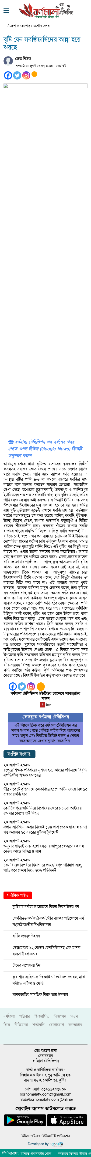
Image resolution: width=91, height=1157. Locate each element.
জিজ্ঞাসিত (42, 1016)
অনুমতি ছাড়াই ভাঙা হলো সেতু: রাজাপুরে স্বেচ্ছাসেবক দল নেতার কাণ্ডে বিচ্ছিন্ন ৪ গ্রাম (44, 848)
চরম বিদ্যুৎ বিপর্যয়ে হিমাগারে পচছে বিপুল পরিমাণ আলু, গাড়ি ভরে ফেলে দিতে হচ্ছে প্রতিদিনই (43, 867)
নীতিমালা (21, 1025)
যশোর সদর (41, 26)
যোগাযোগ (56, 1025)
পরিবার (24, 1016)
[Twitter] (17, 75)
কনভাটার (75, 1025)
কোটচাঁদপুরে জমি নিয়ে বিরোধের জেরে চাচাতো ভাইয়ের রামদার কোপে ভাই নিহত (42, 810)
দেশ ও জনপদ (20, 26)
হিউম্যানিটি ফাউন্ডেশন (56, 1136)
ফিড (7, 1025)
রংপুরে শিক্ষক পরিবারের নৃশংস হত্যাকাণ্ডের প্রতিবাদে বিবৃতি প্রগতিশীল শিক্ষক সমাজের (45, 773)
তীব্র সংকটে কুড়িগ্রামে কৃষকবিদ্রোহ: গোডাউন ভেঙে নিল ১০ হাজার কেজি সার (46, 791)
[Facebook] (8, 75)
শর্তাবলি (38, 1025)
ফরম (74, 1016)
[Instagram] (26, 75)
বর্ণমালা (9, 1016)
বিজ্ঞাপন (60, 1016)
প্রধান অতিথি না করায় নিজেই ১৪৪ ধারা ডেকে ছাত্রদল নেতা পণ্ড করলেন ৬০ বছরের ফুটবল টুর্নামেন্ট (45, 829)
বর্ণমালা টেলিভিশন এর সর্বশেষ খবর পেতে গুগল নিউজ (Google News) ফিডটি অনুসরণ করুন (45, 449)
